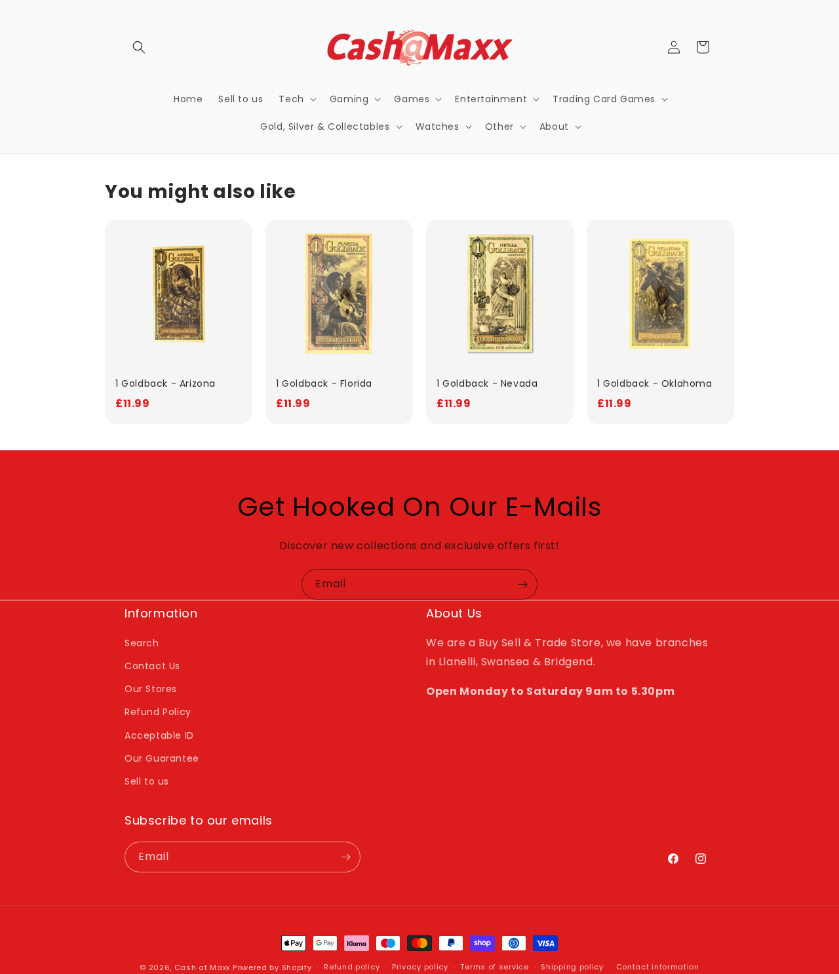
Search (142, 643)
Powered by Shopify (272, 967)
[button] (139, 47)
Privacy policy (420, 967)
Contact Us (152, 665)
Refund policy (352, 967)
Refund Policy (158, 711)
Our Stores (151, 688)
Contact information (657, 967)
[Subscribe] (522, 584)
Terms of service (494, 967)
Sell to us (147, 781)
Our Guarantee (162, 758)
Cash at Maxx (202, 967)
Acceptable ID (159, 735)
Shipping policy (572, 967)
